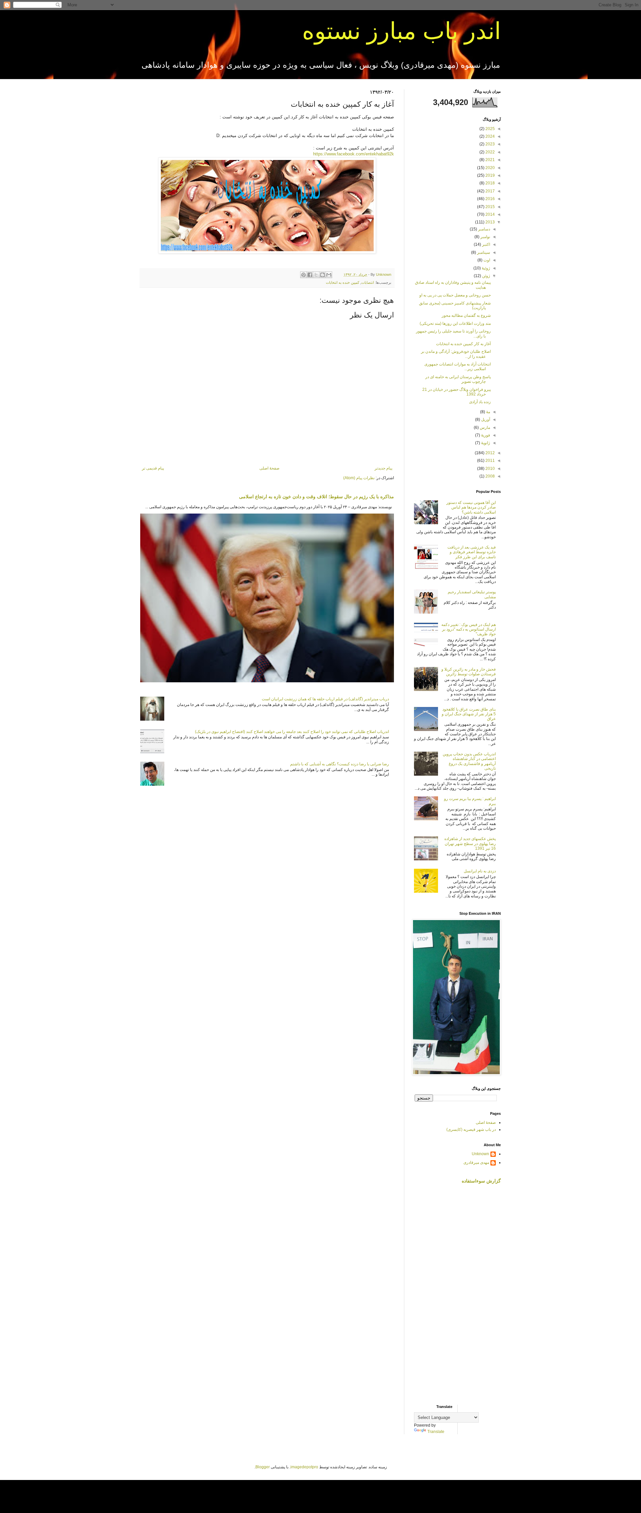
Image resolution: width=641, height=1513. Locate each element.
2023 (489, 144)
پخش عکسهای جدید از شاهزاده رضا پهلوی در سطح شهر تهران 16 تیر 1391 (470, 843)
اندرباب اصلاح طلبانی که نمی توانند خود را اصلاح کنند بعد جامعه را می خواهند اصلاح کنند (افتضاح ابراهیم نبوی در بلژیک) (292, 731)
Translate (435, 1431)
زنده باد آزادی (480, 402)
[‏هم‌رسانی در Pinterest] (303, 274)
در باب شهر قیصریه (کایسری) (471, 1129)
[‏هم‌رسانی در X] (316, 274)
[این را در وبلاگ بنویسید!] (322, 274)
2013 (489, 222)
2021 (489, 159)
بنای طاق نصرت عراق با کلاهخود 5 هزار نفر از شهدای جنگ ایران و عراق (469, 714)
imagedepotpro (304, 1467)
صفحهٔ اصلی (269, 468)
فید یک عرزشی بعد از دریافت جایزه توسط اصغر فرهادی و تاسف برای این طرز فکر (471, 552)
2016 (489, 198)
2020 (489, 167)
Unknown (480, 1154)
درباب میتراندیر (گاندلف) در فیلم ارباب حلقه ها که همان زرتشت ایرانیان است (325, 699)
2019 (489, 175)
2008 (489, 476)
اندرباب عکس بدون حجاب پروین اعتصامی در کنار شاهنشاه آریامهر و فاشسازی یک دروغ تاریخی (469, 761)
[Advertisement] (457, 1295)
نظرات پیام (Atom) (359, 478)
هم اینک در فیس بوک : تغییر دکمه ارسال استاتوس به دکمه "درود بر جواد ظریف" (468, 629)
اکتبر (485, 244)
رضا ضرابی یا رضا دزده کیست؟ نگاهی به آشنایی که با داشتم (339, 764)
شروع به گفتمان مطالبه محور (466, 315)
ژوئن (485, 275)
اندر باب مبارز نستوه (401, 31)
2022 (489, 152)
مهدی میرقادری (476, 1162)
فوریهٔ (485, 435)
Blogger (262, 1467)
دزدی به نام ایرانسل (480, 871)
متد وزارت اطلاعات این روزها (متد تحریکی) (455, 323)
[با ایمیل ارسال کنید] (329, 274)
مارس (484, 427)
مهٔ (487, 412)
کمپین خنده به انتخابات (342, 282)
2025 (489, 128)
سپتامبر (483, 252)
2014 (489, 214)
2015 (489, 206)
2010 (489, 468)
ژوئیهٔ (485, 268)
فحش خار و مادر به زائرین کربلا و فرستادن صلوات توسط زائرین (468, 671)
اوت (486, 260)
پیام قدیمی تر (153, 468)
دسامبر (483, 229)
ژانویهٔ (485, 443)
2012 (489, 453)
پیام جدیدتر (383, 468)
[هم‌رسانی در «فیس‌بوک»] (309, 274)
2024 (489, 136)
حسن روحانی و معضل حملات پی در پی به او (455, 295)
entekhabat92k (353, 153)
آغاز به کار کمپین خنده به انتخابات (463, 343)
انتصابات (367, 282)
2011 (489, 460)
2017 (489, 191)
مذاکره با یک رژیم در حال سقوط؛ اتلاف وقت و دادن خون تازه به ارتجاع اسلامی (316, 496)
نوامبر (484, 236)
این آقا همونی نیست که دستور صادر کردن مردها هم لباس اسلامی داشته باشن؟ (471, 507)
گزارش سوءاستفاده (481, 1181)
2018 (489, 183)
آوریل (485, 419)
